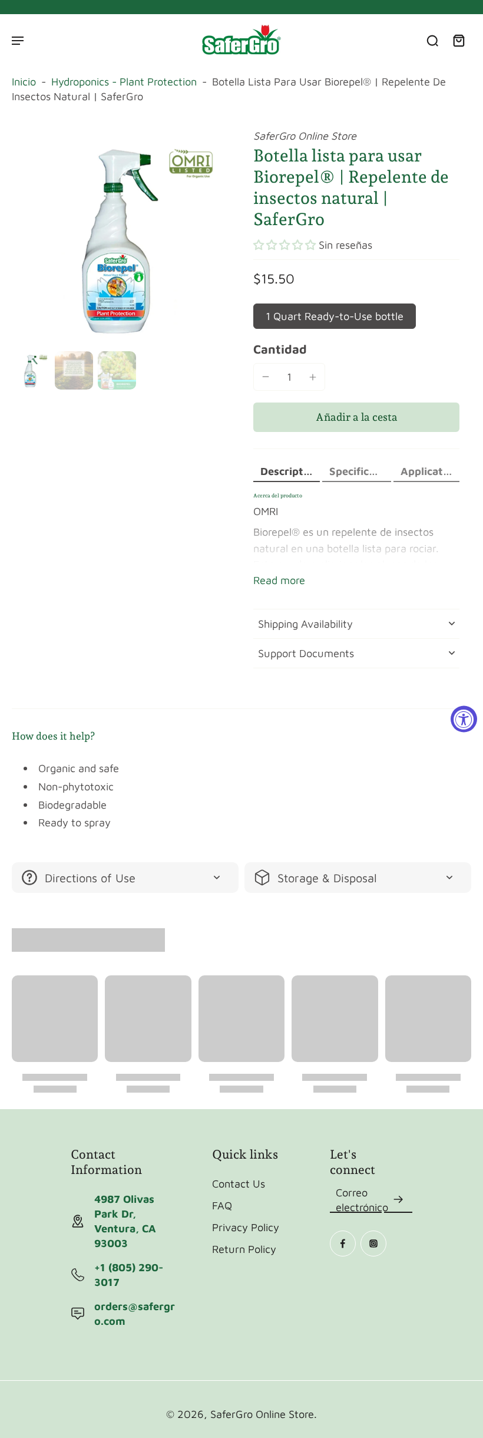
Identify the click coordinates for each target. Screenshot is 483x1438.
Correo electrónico (362, 1199)
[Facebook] (343, 1243)
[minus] (265, 376)
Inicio (24, 81)
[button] (284, 245)
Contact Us (238, 1183)
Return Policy (244, 1248)
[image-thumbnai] (31, 370)
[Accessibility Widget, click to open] (464, 719)
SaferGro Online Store (262, 1413)
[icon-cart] (458, 40)
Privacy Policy (245, 1227)
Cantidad (280, 349)
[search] (432, 40)
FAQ (222, 1205)
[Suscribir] (398, 1200)
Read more (279, 579)
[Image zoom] (121, 237)
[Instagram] (373, 1243)
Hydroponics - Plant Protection (124, 81)
